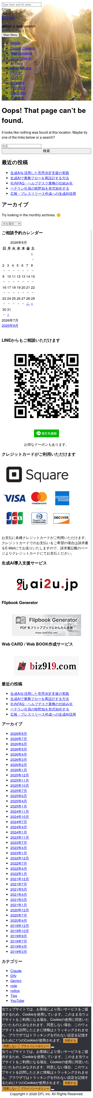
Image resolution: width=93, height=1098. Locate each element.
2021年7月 (18, 884)
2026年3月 (18, 759)
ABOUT (16, 77)
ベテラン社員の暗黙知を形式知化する (39, 188)
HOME (15, 43)
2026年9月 (10, 325)
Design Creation (22, 48)
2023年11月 (19, 837)
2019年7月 (18, 941)
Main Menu (10, 35)
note (13, 985)
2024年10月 (19, 816)
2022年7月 (18, 863)
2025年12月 (19, 775)
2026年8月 (18, 733)
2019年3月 (18, 951)
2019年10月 (19, 930)
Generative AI (20, 58)
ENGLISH (18, 92)
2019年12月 (19, 925)
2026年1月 (18, 769)
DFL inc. (8, 17)
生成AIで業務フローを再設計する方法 (39, 177)
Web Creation (21, 53)
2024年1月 (18, 832)
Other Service (20, 68)
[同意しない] (52, 1047)
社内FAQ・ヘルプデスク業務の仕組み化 (41, 183)
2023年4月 (18, 847)
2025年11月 (19, 780)
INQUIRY (17, 82)
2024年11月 (19, 811)
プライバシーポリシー (35, 1046)
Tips (13, 995)
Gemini (15, 980)
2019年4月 (18, 946)
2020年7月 (18, 915)
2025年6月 (18, 795)
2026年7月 (18, 738)
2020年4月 (18, 920)
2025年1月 (18, 806)
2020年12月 (19, 909)
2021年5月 (18, 889)
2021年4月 (18, 894)
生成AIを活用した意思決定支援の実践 (39, 172)
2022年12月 (19, 858)
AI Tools (16, 63)
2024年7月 (18, 821)
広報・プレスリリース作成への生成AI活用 (43, 193)
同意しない (10, 1046)
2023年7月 (18, 842)
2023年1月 (18, 852)
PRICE (15, 73)
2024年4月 (18, 826)
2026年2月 (18, 764)
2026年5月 (18, 749)
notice (15, 990)
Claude (16, 970)
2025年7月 (18, 790)
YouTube (17, 1000)
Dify (13, 975)
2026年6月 (18, 743)
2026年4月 (18, 754)
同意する (70, 1040)
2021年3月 (18, 899)
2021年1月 (18, 904)
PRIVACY (18, 87)
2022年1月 (18, 873)
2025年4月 (18, 800)
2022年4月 (18, 868)
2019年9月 (18, 935)
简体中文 (17, 97)
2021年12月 (19, 878)
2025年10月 (19, 785)
